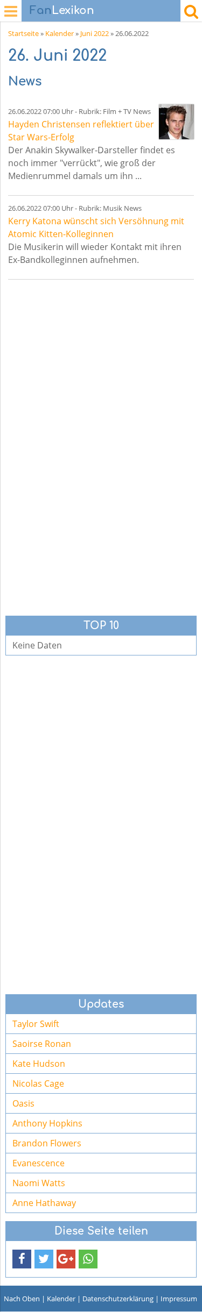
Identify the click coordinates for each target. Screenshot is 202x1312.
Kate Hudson (38, 1063)
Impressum (179, 1298)
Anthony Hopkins (47, 1123)
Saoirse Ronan (41, 1044)
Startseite (23, 33)
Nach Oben (22, 1298)
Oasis (23, 1103)
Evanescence (38, 1163)
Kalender (59, 33)
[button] (21, 1259)
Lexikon (62, 10)
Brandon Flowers (46, 1143)
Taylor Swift (35, 1024)
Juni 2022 (94, 33)
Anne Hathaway (44, 1203)
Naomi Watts (38, 1183)
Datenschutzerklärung (118, 1298)
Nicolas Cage (38, 1083)
